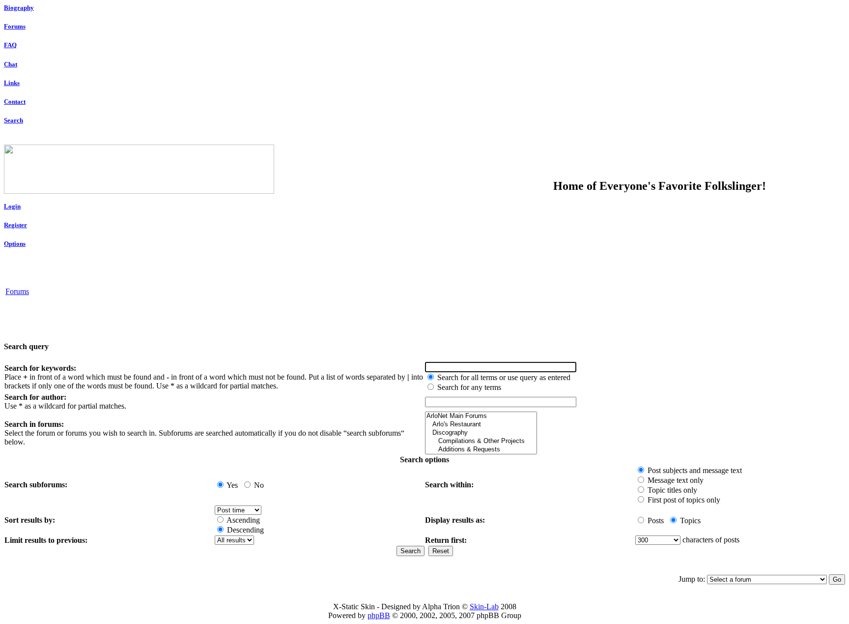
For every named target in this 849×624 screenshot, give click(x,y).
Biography (19, 7)
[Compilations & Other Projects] (481, 441)
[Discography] (481, 433)
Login (12, 206)
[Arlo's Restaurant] (481, 424)
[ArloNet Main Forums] (481, 416)
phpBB (379, 615)
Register (15, 225)
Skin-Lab (484, 606)
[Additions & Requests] (481, 450)
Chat (10, 64)
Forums (15, 26)
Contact (15, 101)
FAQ (10, 45)
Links (12, 83)
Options (15, 243)
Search (13, 120)
